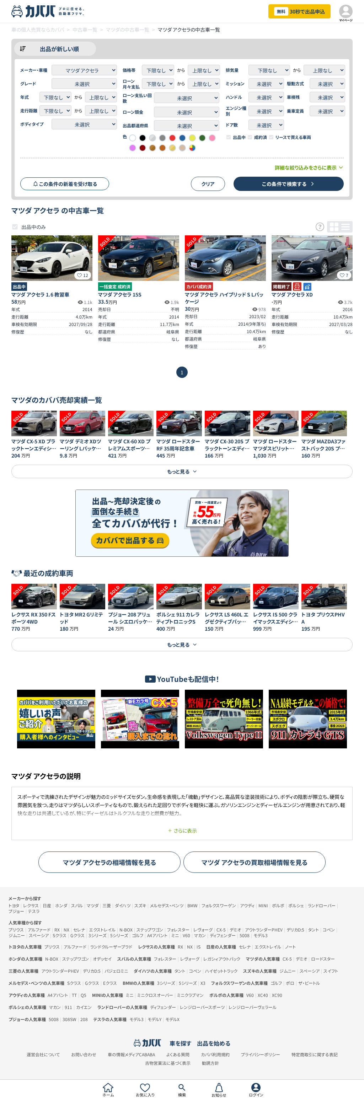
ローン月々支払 (131, 84)
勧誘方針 (210, 1063)
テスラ (33, 911)
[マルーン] (142, 148)
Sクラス (59, 935)
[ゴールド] (172, 148)
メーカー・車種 (33, 70)
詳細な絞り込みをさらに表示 (306, 167)
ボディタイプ (31, 124)
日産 (47, 905)
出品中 (239, 137)
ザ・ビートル (309, 983)
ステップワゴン (149, 930)
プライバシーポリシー (260, 1054)
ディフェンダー (223, 935)
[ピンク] (212, 138)
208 (84, 1019)
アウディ (247, 905)
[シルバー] (152, 138)
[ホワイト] (132, 138)
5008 (245, 935)
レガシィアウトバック (221, 959)
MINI (263, 905)
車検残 (293, 97)
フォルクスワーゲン (219, 905)
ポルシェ (296, 905)
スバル (77, 905)
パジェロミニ (116, 971)
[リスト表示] (345, 227)
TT (74, 995)
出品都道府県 (135, 125)
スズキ (140, 905)
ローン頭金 (133, 112)
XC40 (263, 995)
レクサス (31, 905)
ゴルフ (137, 935)
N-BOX (126, 930)
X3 (202, 983)
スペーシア (39, 935)
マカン (200, 935)
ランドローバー (322, 905)
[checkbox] (228, 137)
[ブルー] (182, 138)
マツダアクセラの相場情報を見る (109, 862)
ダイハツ (122, 905)
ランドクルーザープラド (111, 947)
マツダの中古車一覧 (127, 29)
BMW (192, 905)
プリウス (16, 930)
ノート (290, 947)
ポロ (290, 983)
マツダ (92, 905)
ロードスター (323, 959)
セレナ (79, 930)
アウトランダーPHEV (264, 930)
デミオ (235, 930)
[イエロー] (192, 138)
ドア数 (232, 125)
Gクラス (77, 935)
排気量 (232, 70)
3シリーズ (97, 935)
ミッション (235, 83)
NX (66, 930)
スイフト (330, 971)
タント (313, 930)
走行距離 (28, 110)
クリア (208, 183)
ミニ (175, 935)
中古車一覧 (85, 29)
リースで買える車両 (293, 137)
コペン (329, 930)
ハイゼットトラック (221, 971)
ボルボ (278, 905)
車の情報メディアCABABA (131, 1054)
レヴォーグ (203, 930)
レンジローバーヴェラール (253, 1007)
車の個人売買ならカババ (37, 29)
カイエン (84, 1007)
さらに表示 (185, 830)
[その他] (192, 148)
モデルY (154, 1019)
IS (198, 947)
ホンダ (61, 905)
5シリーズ (119, 935)
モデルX (172, 1019)
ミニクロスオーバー (155, 995)
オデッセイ (102, 959)
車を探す (180, 1043)
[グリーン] (202, 138)
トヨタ (14, 905)
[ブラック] (142, 138)
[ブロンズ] (152, 148)
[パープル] (132, 148)
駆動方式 (295, 83)
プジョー (16, 911)
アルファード (39, 930)
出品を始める (213, 1043)
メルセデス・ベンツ (166, 905)
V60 (186, 935)
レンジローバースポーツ (202, 1007)
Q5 (83, 995)
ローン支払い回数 (137, 98)
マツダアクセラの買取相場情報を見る (255, 862)
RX (57, 930)
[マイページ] (346, 11)
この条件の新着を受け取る (68, 183)
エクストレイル (102, 930)
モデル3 (260, 935)
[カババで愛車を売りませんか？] (182, 523)
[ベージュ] (182, 148)
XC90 (277, 995)
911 (68, 1007)
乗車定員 (295, 111)
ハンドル (234, 97)
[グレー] (162, 138)
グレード (28, 83)
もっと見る (178, 471)
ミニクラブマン (190, 995)
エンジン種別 (236, 111)
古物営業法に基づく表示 (168, 1063)
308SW (69, 1019)
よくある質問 (177, 1054)
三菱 (106, 905)
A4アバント (157, 935)
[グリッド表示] (334, 227)
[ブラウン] (162, 148)
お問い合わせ (83, 1054)
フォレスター (178, 930)
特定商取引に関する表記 (314, 1054)
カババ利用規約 (215, 1054)
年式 (24, 97)
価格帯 (129, 70)
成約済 (260, 137)
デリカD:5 (295, 930)
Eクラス (110, 983)
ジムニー (17, 935)
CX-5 (221, 930)
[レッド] (172, 138)
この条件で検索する (284, 183)
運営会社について (43, 1054)
